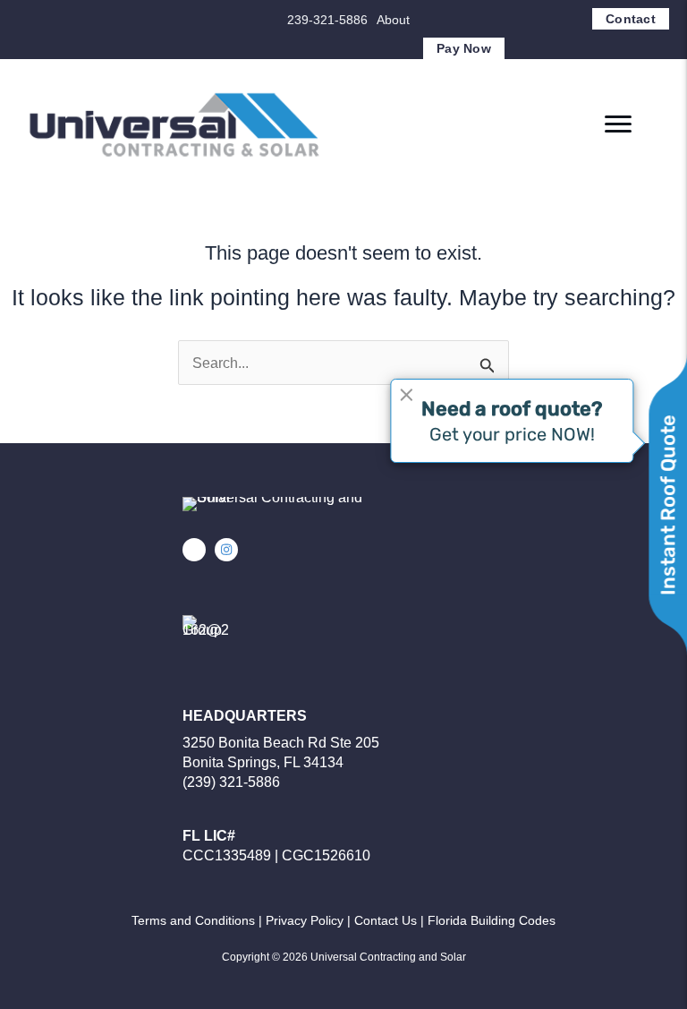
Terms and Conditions (193, 920)
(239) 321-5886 (231, 782)
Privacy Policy (305, 920)
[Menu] (618, 124)
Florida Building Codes (492, 920)
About (393, 20)
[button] (194, 549)
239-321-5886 (327, 20)
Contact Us (385, 920)
